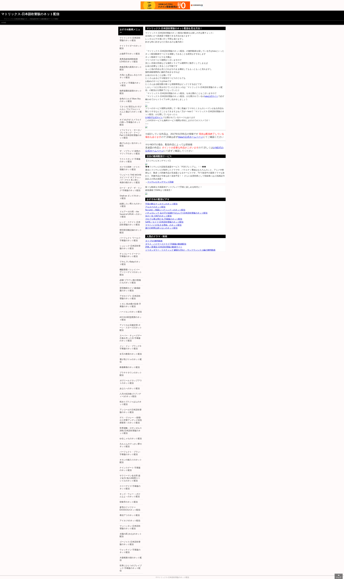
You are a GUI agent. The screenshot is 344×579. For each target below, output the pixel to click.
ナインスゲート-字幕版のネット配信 (130, 468)
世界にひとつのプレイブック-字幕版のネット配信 (131, 568)
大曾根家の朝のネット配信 (131, 558)
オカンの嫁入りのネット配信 (131, 461)
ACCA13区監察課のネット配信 (130, 318)
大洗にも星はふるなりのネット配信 (131, 76)
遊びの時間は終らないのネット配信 (161, 228)
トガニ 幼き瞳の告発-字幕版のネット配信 (130, 305)
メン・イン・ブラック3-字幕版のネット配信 (130, 347)
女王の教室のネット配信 (131, 354)
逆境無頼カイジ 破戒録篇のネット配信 (130, 289)
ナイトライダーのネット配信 (131, 47)
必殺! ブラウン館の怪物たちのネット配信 (130, 281)
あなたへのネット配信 (130, 388)
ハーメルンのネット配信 (131, 312)
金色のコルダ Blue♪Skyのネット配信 (130, 99)
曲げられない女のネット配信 (131, 144)
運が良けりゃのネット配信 (131, 360)
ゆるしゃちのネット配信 (131, 438)
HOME (3, 23)
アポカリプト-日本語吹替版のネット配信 (130, 297)
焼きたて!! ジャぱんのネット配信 (130, 403)
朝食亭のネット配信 (129, 502)
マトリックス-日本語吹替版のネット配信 (130, 39)
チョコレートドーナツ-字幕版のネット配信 (130, 255)
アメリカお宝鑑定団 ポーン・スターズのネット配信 (131, 327)
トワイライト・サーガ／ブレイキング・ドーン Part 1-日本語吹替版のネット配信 (131, 134)
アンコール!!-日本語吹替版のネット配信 (130, 410)
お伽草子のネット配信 (130, 54)
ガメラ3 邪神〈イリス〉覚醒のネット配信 (130, 168)
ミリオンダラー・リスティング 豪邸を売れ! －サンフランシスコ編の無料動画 (180, 250)
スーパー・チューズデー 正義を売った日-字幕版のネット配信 (131, 338)
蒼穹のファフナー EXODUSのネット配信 (130, 508)
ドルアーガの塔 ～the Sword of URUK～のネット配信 (131, 214)
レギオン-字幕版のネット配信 (130, 84)
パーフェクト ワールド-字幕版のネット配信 (130, 239)
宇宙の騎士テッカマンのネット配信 (161, 204)
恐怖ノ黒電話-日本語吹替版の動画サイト (163, 247)
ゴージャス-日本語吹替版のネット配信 (130, 543)
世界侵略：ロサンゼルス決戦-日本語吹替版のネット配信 (131, 430)
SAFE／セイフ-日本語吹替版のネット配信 (164, 222)
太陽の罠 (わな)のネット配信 (131, 535)
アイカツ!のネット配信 (130, 520)
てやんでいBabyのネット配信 (130, 262)
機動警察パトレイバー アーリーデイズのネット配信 (131, 272)
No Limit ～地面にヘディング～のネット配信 (165, 210)
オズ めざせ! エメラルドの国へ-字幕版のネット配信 (130, 122)
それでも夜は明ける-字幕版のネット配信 (163, 219)
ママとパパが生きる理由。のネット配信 (163, 225)
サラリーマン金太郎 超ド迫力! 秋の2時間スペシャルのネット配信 (130, 478)
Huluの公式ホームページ (190, 137)
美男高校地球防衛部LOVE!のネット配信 (129, 60)
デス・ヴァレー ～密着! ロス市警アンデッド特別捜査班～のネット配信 (131, 420)
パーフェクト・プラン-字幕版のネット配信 (130, 453)
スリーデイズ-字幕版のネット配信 (130, 487)
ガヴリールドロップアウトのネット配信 (131, 381)
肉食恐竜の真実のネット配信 (131, 68)
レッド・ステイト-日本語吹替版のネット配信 (130, 223)
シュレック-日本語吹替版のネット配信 (130, 247)
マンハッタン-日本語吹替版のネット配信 (130, 527)
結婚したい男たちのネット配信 (131, 204)
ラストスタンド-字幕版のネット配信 (130, 160)
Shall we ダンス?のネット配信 (130, 197)
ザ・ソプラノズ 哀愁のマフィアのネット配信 (130, 152)
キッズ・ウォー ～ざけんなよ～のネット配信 (130, 495)
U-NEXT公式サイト (154, 117)
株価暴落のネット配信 (130, 367)
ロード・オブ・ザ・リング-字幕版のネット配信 (131, 189)
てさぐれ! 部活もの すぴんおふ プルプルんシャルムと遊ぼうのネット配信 (131, 110)
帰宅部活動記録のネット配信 (131, 231)
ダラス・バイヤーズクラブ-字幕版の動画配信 (165, 244)
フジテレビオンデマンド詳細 (160, 182)
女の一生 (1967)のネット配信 (158, 216)
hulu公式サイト (211, 96)
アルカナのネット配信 (155, 207)
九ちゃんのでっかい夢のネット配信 (131, 445)
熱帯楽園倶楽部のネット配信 (131, 92)
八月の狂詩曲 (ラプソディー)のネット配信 (130, 395)
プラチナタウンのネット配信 (131, 373)
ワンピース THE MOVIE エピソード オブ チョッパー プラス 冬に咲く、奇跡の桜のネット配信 (130, 179)
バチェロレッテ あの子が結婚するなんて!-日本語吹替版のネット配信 (176, 213)
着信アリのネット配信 (130, 515)
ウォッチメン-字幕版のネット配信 (130, 551)
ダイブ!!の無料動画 (153, 241)
